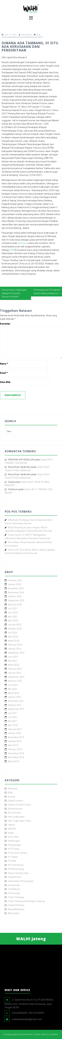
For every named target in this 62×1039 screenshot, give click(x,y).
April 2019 (13, 745)
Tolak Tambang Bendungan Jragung (26, 901)
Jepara (11, 825)
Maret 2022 (13, 693)
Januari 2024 (14, 649)
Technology (14, 893)
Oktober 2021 (15, 705)
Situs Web (5, 382)
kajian (11, 833)
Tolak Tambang (16, 897)
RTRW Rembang (16, 869)
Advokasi (12, 788)
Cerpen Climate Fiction (19, 804)
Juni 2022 (13, 685)
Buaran (11, 796)
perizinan (23, 243)
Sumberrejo (14, 885)
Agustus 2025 (15, 604)
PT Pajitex (13, 857)
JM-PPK (12, 829)
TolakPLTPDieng (16, 905)
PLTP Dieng (13, 849)
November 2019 (16, 737)
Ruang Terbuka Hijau (18, 873)
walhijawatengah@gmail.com (27, 1019)
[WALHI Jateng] (31, 8)
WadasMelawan (16, 909)
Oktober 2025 (15, 596)
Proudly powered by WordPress (18, 1034)
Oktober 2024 (15, 628)
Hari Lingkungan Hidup (19, 821)
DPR (11, 250)
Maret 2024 (13, 641)
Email (4, 373)
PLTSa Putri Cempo (18, 853)
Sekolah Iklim (15, 877)
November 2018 (16, 757)
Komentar (5, 324)
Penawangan (14, 845)
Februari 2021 (15, 729)
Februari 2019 (15, 749)
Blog (38, 35)
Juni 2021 (13, 717)
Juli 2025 (12, 608)
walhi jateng (26, 35)
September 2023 (16, 653)
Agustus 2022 (15, 681)
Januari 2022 (14, 697)
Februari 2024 (15, 644)
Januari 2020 (14, 733)
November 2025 (16, 592)
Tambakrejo (14, 889)
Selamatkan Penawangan (21, 881)
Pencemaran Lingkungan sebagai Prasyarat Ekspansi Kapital (14, 293)
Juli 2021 (12, 713)
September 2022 (16, 677)
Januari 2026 (14, 584)
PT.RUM (12, 861)
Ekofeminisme (15, 809)
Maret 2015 (13, 761)
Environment (14, 812)
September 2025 (16, 600)
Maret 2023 (13, 665)
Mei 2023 (12, 661)
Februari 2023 (15, 669)
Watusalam (14, 913)
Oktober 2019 (15, 741)
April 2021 (13, 725)
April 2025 (13, 620)
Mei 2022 (12, 689)
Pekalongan (14, 841)
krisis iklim (13, 837)
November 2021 (16, 701)
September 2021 (16, 709)
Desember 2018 (16, 753)
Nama (4, 364)
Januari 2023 (14, 673)
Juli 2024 (12, 632)
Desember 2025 (16, 588)
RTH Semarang (15, 865)
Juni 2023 (13, 657)
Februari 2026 (15, 580)
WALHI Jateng (31, 938)
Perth (43, 1034)
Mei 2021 (12, 721)
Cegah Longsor (16, 800)
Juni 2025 (13, 612)
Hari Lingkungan (16, 817)
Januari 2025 (14, 624)
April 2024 (13, 636)
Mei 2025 (12, 616)
